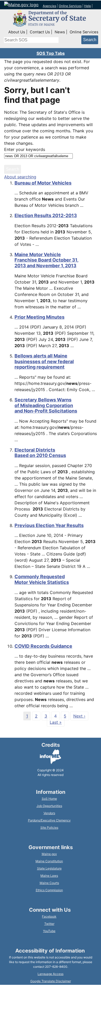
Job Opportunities (49, 806)
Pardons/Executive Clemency (49, 820)
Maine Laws (49, 876)
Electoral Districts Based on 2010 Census (40, 452)
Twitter (49, 924)
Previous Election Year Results (49, 525)
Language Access (50, 974)
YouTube (49, 931)
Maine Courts (49, 883)
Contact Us (40, 32)
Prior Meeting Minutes (39, 317)
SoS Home (49, 799)
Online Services (70, 6)
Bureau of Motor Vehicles (43, 183)
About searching (20, 176)
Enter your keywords (24, 149)
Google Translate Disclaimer (50, 981)
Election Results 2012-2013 (46, 215)
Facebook (49, 916)
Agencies (49, 6)
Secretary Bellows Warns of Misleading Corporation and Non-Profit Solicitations (46, 405)
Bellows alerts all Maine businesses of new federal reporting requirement (44, 361)
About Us (16, 32)
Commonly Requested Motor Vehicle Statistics (42, 579)
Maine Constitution (49, 861)
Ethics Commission (49, 890)
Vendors (49, 813)
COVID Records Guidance (43, 646)
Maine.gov (49, 854)
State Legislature (49, 868)
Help (87, 6)
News (60, 32)
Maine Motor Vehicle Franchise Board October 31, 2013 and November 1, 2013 (46, 260)
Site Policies (49, 827)
